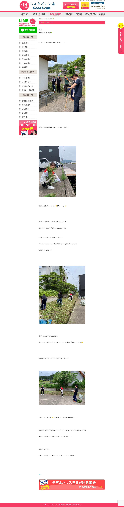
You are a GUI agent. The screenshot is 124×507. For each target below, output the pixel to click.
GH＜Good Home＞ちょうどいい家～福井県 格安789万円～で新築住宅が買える (62, 505)
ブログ (46, 18)
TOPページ (41, 18)
